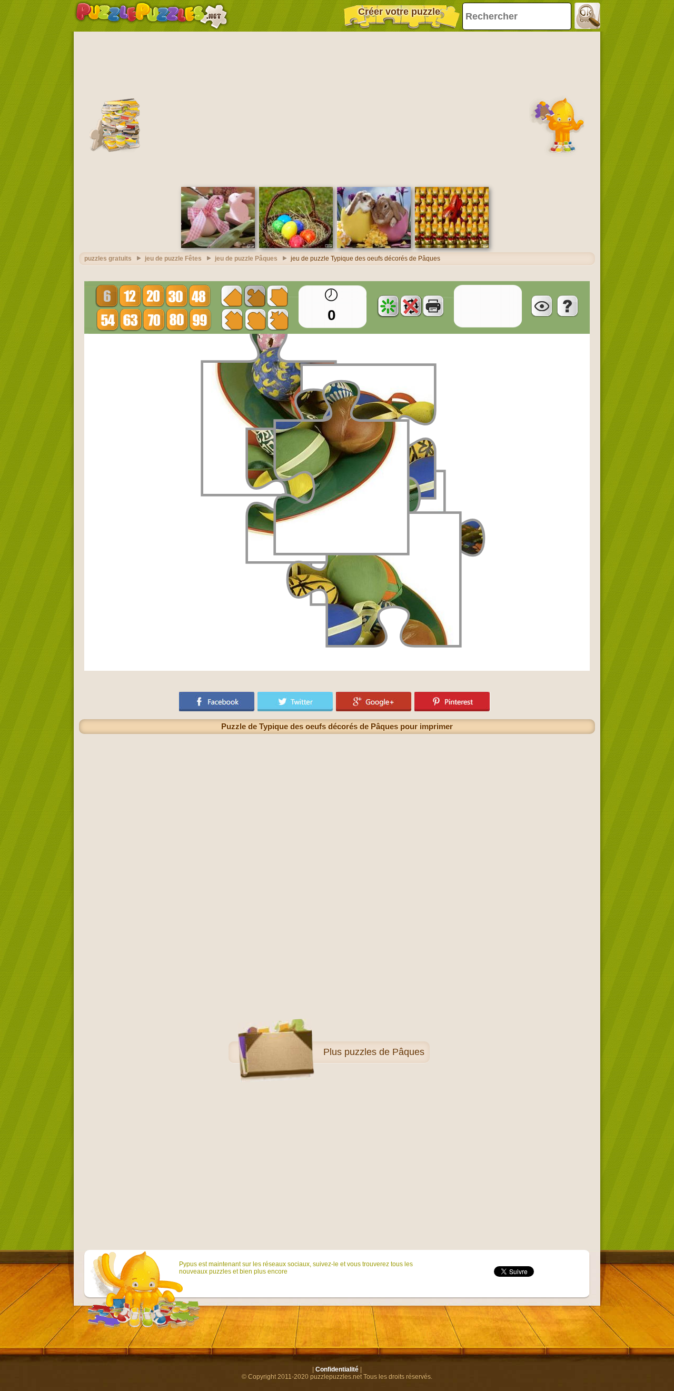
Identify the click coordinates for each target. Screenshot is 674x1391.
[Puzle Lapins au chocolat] (452, 246)
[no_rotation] (410, 305)
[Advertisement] (337, 108)
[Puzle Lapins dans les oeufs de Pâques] (374, 246)
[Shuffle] (388, 305)
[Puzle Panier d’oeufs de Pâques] (296, 246)
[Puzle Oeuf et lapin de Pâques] (218, 246)
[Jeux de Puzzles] (152, 16)
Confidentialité (337, 1369)
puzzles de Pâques (384, 1052)
